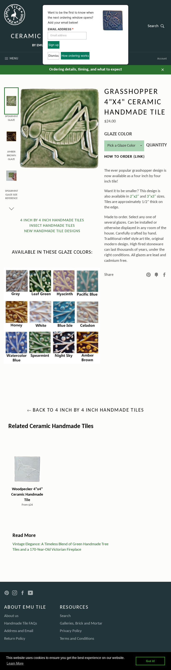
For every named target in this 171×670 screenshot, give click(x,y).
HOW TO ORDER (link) (124, 157)
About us (11, 616)
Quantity (156, 145)
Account (162, 58)
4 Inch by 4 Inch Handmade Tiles (52, 220)
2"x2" (134, 197)
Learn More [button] (15, 663)
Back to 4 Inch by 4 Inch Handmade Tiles (87, 410)
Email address (61, 29)
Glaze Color (118, 134)
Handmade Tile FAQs (20, 624)
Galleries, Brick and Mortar (81, 624)
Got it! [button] (150, 661)
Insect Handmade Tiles (52, 226)
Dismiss (53, 55)
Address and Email (18, 631)
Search (157, 26)
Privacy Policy (71, 631)
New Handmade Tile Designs (52, 231)
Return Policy (14, 639)
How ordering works (75, 55)
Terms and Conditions (77, 639)
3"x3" (151, 197)
